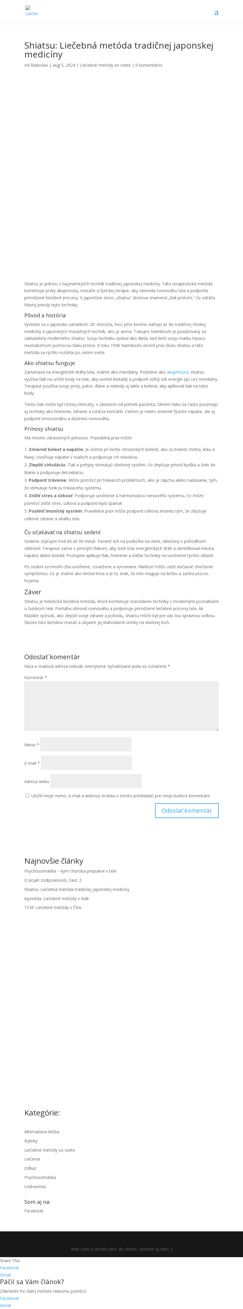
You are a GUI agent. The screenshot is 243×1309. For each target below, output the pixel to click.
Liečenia (32, 1159)
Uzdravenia (35, 1186)
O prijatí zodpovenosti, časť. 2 (52, 880)
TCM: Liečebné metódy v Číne (52, 907)
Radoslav (39, 65)
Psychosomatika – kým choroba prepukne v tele (70, 871)
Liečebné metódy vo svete (105, 65)
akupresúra (177, 372)
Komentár (35, 677)
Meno (31, 745)
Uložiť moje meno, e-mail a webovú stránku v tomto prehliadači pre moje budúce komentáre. (121, 795)
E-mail (32, 763)
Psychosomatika (40, 1177)
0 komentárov (148, 65)
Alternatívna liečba (41, 1131)
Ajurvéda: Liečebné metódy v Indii (56, 898)
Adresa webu (36, 781)
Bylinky (31, 1141)
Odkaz (30, 1168)
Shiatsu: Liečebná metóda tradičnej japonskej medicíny (77, 889)
